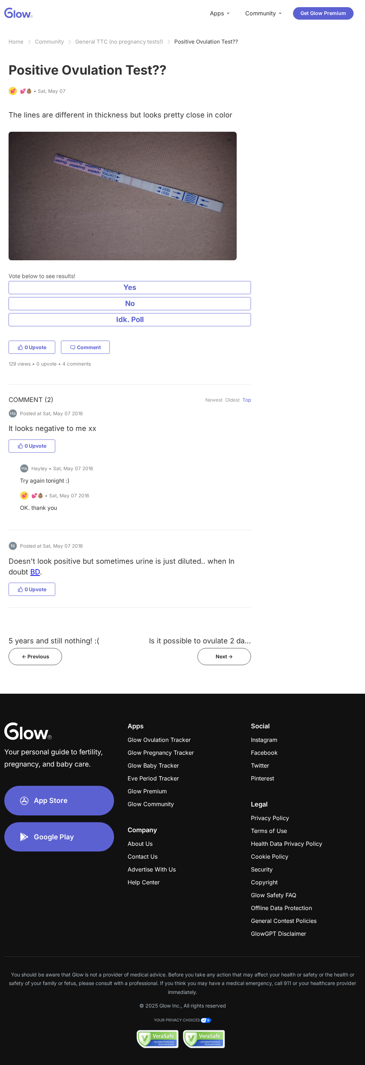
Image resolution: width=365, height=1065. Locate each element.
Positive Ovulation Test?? (206, 41)
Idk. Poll (130, 319)
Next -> (224, 656)
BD (35, 571)
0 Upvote (35, 347)
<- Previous (35, 656)
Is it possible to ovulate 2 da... (200, 640)
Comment (89, 347)
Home (16, 41)
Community (49, 41)
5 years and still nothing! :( (54, 640)
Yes (129, 287)
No (130, 303)
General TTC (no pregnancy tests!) (119, 41)
